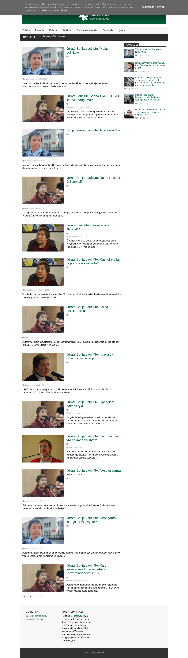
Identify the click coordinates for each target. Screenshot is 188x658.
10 (69, 478)
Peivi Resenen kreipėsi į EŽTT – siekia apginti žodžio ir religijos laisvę (150, 112)
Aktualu (28, 37)
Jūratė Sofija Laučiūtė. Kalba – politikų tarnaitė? (88, 309)
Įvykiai (122, 30)
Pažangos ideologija (87, 30)
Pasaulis (39, 30)
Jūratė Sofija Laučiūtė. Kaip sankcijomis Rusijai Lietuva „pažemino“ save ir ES (86, 569)
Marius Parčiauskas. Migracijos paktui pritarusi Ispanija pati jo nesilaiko (147, 97)
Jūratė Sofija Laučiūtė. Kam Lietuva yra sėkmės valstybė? (92, 438)
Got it (160, 7)
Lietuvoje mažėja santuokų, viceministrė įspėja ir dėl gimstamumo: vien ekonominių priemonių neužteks (150, 81)
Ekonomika (108, 30)
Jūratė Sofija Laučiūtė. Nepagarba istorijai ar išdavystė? (91, 520)
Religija (53, 30)
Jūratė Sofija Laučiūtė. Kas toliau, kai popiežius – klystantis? (93, 261)
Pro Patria (100, 653)
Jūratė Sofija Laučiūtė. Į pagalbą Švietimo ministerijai (89, 356)
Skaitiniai (66, 30)
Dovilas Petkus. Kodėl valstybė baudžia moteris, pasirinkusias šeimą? (150, 65)
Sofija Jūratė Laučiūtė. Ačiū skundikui (93, 130)
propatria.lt (75, 616)
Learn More (147, 7)
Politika (26, 30)
